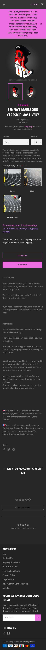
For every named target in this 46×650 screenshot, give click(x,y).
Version (6, 136)
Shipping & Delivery (11, 562)
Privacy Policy (9, 575)
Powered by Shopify (27, 641)
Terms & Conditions (11, 571)
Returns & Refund (10, 566)
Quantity (34, 136)
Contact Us (8, 558)
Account (34, 4)
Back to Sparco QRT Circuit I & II (24, 470)
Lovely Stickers (14, 641)
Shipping (28, 126)
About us (6, 588)
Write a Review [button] (24, 507)
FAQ (4, 553)
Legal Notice (8, 579)
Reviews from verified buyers (15, 583)
